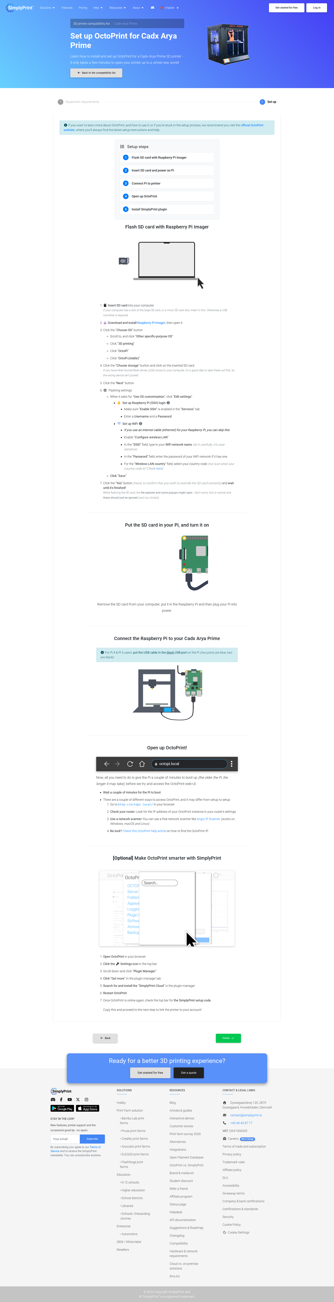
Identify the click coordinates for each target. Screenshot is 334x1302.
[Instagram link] (86, 1100)
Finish (226, 1038)
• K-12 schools (129, 1182)
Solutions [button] (46, 7)
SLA (225, 1178)
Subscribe (92, 1138)
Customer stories (181, 1126)
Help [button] (96, 7)
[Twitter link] (77, 1100)
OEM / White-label (129, 1242)
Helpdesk (176, 1212)
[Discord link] (52, 1100)
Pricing (83, 7)
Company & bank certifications (243, 1201)
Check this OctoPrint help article (144, 831)
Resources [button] (116, 7)
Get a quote (188, 1072)
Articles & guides (181, 1110)
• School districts (131, 1198)
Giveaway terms (233, 1193)
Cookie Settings (238, 1232)
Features (67, 7)
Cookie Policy (231, 1224)
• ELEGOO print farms (134, 1154)
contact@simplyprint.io (246, 1115)
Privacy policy (231, 1154)
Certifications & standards (240, 1209)
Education (123, 1174)
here (159, 468)
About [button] (137, 7)
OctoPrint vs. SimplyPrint (187, 1165)
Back (107, 1038)
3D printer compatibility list (91, 23)
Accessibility (230, 1185)
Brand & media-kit (182, 1173)
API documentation (183, 1220)
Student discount (181, 1181)
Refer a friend (179, 1188)
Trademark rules (233, 1162)
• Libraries (126, 1206)
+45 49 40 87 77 (241, 1123)
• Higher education (132, 1190)
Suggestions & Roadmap (186, 1228)
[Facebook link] (61, 1100)
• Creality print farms (134, 1138)
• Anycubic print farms (135, 1146)
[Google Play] (62, 1108)
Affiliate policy (231, 1170)
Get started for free (150, 1072)
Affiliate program (181, 1196)
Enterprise (123, 1226)
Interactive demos (182, 1118)
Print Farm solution (130, 1110)
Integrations (178, 1149)
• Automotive (128, 1234)
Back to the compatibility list (98, 72)
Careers (240, 1138)
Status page (178, 1204)
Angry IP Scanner (209, 819)
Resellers (123, 1249)
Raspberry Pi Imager (151, 323)
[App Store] (87, 1108)
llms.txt (175, 1276)
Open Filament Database (186, 1157)
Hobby (121, 1102)
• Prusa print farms (132, 1131)
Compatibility (179, 1243)
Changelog (177, 1235)
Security (228, 1217)
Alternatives (178, 1142)
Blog (173, 1102)
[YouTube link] (69, 1100)
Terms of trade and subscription (244, 1146)
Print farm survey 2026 (185, 1134)
